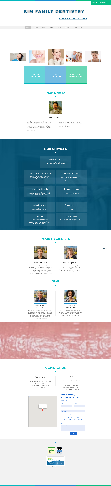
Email (75, 403)
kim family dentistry (54, 11)
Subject (62, 409)
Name (62, 403)
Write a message (64, 423)
